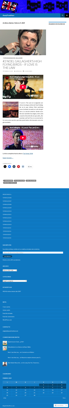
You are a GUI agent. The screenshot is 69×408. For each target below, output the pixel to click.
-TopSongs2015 (7, 228)
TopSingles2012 (7, 217)
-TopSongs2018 (7, 58)
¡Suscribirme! (7, 256)
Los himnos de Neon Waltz (23, 347)
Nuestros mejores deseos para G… (31, 357)
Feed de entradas (7, 313)
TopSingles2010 (7, 211)
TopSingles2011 (7, 214)
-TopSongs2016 (7, 231)
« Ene (4, 398)
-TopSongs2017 (7, 234)
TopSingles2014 (7, 224)
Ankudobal (11, 347)
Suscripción (7, 245)
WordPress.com (7, 320)
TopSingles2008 (7, 204)
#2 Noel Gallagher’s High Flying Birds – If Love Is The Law (22, 64)
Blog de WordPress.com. (9, 405)
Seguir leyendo (8, 158)
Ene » (64, 398)
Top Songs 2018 (28, 153)
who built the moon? (10, 182)
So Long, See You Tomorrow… (31, 362)
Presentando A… (7, 194)
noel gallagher (31, 180)
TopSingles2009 (7, 207)
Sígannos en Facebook (57, 24)
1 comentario (28, 71)
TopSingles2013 (7, 221)
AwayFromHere (8, 15)
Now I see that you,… (14, 352)
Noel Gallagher (17, 58)
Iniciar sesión (6, 310)
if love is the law (19, 180)
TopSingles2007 (7, 201)
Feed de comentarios (8, 316)
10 (61, 387)
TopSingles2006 (7, 197)
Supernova (18, 71)
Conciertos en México (28, 352)
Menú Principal (67, 15)
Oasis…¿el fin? (20, 342)
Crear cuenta (6, 307)
